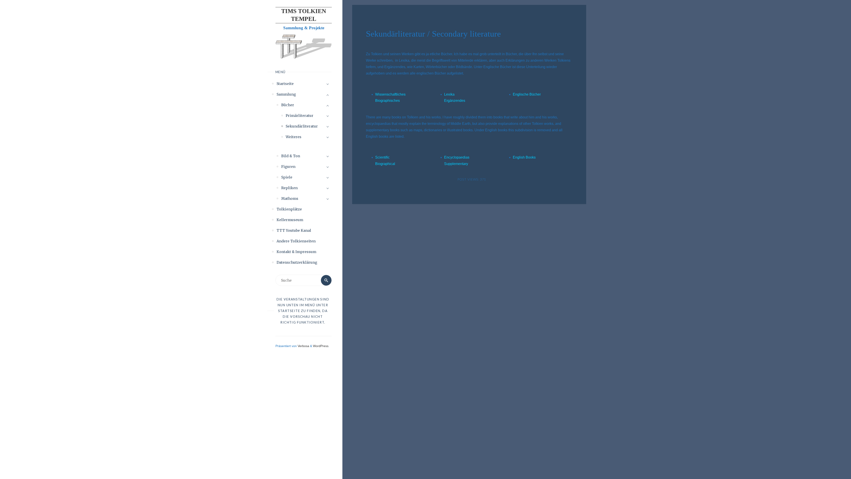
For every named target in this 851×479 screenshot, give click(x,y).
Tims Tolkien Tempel (303, 15)
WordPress (320, 346)
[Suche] (326, 280)
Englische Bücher (527, 94)
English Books (524, 157)
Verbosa (303, 346)
